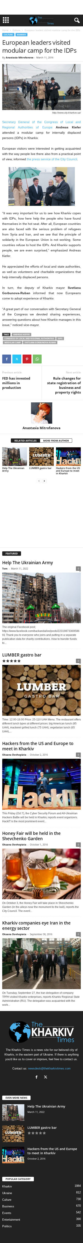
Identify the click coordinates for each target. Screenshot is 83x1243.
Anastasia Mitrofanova (19, 57)
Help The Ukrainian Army (13, 469)
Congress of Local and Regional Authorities (29, 338)
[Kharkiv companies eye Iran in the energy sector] (41, 963)
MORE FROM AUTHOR (56, 440)
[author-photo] (41, 413)
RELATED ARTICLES (25, 440)
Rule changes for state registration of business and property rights (64, 385)
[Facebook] (6, 359)
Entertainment (11, 1219)
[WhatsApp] (37, 359)
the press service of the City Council (52, 159)
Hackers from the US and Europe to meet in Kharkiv (68, 470)
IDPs (60, 338)
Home (5, 30)
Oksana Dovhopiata (14, 754)
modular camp (12, 342)
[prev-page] (39, 481)
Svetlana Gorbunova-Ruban (40, 342)
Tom (5, 568)
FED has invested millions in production (16, 383)
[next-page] (44, 481)
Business (8, 1206)
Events (6, 1213)
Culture (16, 30)
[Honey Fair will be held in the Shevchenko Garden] (41, 874)
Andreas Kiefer (21, 334)
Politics (7, 1226)
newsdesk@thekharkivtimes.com (49, 1068)
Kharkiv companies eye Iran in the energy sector (36, 925)
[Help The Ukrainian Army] (14, 456)
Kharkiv (21, 34)
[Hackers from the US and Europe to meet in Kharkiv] (68, 456)
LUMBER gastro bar (40, 468)
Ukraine (7, 1193)
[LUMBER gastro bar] (41, 456)
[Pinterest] (27, 359)
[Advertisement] (41, 7)
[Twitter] (16, 359)
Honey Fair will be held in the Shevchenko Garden (31, 836)
